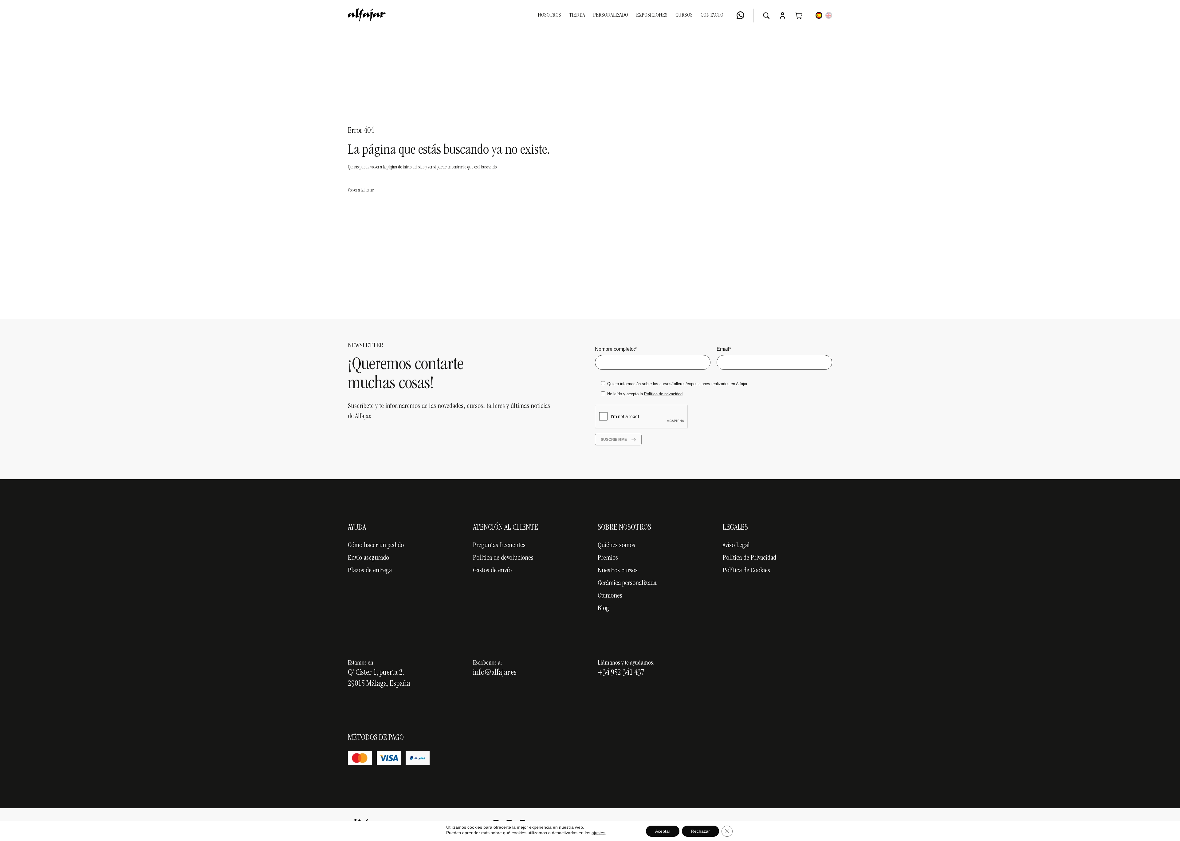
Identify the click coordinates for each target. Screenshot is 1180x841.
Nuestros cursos (618, 570)
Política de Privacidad (749, 558)
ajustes (598, 832)
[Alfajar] (367, 15)
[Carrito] (799, 15)
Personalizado (610, 15)
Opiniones (610, 596)
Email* (724, 349)
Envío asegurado (368, 558)
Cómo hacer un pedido (376, 545)
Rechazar (700, 831)
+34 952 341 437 (621, 673)
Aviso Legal (736, 545)
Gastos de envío (492, 570)
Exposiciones (651, 15)
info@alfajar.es (495, 673)
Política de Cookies (746, 570)
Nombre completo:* (616, 349)
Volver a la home (361, 190)
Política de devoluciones (503, 558)
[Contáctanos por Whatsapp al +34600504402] (740, 15)
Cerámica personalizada (627, 583)
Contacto (712, 15)
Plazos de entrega (370, 570)
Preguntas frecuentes (499, 545)
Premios (608, 558)
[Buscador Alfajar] (766, 15)
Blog (603, 608)
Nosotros (549, 15)
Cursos (684, 15)
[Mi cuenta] (782, 15)
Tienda (577, 15)
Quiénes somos (616, 545)
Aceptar (662, 831)
